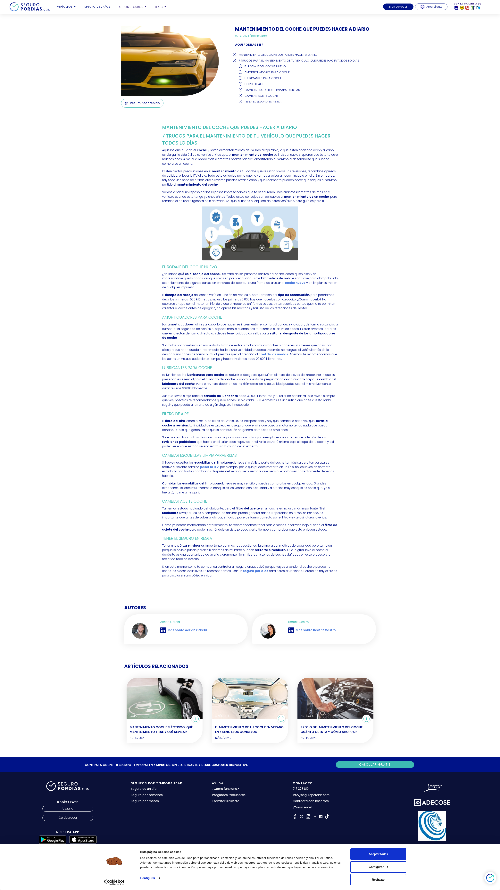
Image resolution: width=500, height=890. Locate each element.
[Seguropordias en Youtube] (315, 816)
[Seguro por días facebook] (295, 816)
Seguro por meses (145, 801)
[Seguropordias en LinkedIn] (320, 816)
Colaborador (68, 818)
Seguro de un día (143, 788)
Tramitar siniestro (225, 801)
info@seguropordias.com (311, 795)
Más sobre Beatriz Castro (316, 630)
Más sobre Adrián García (187, 630)
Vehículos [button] (65, 7)
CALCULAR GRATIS (375, 764)
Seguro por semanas (147, 795)
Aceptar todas (378, 854)
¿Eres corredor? (398, 7)
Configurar (147, 878)
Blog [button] (159, 7)
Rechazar (378, 879)
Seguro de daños (97, 7)
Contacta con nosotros (311, 801)
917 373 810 (301, 789)
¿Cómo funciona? (225, 788)
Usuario (67, 808)
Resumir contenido (145, 103)
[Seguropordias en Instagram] (308, 816)
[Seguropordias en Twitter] (301, 816)
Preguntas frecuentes (229, 795)
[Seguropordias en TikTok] (327, 816)
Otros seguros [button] (131, 7)
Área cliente (434, 7)
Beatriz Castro (259, 36)
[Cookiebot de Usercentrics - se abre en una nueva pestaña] (114, 882)
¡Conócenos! (302, 807)
